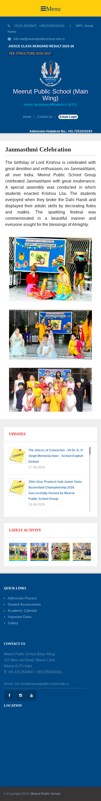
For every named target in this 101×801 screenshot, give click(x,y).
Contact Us (45, 117)
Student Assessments (24, 604)
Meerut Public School (45, 794)
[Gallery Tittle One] (18, 551)
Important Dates (20, 617)
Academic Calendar (22, 611)
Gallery (13, 623)
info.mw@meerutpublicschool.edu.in (39, 39)
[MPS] (51, 73)
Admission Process (22, 598)
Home (27, 117)
